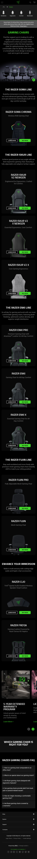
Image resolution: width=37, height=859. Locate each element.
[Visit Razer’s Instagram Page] (11, 852)
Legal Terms (9, 838)
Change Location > (24, 845)
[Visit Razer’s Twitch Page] (25, 852)
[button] (2, 2)
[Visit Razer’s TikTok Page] (22, 852)
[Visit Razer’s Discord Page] (28, 852)
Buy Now (25, 140)
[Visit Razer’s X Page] (17, 852)
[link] (18, 2)
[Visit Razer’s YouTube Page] (19, 852)
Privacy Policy (17, 838)
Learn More (12, 140)
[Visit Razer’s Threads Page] (14, 852)
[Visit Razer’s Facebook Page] (8, 852)
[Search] (30, 2)
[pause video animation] (34, 80)
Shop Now (23, 26)
